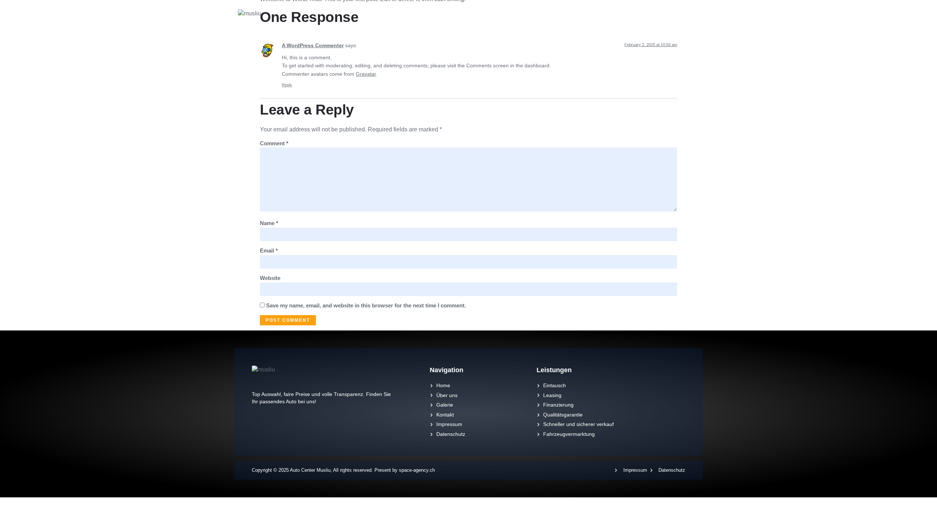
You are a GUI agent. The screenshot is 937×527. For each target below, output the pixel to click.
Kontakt (607, 18)
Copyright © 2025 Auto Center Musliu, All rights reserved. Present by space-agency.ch (343, 470)
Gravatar (366, 74)
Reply (287, 85)
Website (270, 278)
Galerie (575, 18)
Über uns (541, 18)
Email (269, 250)
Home (509, 18)
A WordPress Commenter (313, 45)
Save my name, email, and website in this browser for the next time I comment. (366, 305)
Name (269, 223)
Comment (274, 143)
